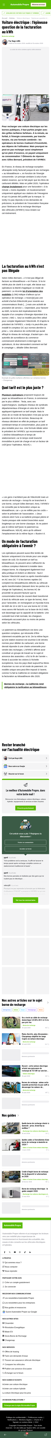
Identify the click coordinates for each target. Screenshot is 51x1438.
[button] (25, 879)
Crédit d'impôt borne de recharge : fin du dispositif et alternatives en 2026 (35, 1173)
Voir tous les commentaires (25, 900)
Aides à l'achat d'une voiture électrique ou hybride (36, 1147)
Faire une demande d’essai (16, 1356)
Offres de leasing (12, 1352)
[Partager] (45, 1434)
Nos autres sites (10, 1319)
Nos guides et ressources (15, 1308)
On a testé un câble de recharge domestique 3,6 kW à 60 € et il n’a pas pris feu (35, 1019)
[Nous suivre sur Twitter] (10, 1252)
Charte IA (37, 1420)
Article (16, 1010)
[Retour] (5, 1434)
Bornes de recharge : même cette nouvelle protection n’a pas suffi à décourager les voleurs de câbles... (35, 1084)
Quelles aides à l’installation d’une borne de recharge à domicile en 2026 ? (35, 1142)
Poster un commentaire (25, 842)
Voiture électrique (29, 1074)
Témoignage (32, 1010)
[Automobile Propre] (20, 4)
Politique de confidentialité (16, 1417)
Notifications (12, 1420)
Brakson (30, 1430)
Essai (23, 1010)
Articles (12, 18)
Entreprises (7, 1010)
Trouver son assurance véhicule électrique (22, 1360)
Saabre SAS (31, 1428)
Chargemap (10, 1340)
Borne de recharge (8, 36)
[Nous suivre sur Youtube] (15, 1252)
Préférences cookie (35, 1417)
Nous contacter (11, 1267)
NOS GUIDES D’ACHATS (12, 1380)
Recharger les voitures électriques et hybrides (36, 1131)
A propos (6, 1258)
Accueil (4, 18)
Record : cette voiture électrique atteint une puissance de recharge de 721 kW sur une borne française (35, 1068)
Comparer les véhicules (15, 1364)
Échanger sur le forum (14, 1373)
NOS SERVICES (8, 1347)
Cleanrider (9, 1323)
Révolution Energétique (15, 1327)
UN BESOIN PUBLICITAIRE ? (13, 1400)
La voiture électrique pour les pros (16, 1393)
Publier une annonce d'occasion (18, 1369)
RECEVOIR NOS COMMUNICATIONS (16, 1294)
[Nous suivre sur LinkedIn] (30, 1252)
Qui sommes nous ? (13, 1263)
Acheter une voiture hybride (14, 1389)
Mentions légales (25, 1420)
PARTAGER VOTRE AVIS (12, 1278)
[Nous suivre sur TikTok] (25, 1252)
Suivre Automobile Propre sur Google (21, 1312)
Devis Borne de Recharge (16, 1336)
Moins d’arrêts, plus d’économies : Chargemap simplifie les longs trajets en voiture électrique (35, 1036)
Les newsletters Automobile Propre (19, 1298)
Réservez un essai (38, 4)
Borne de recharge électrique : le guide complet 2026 (35, 1189)
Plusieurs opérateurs (12, 395)
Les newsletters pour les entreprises (20, 1303)
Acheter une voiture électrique (15, 1384)
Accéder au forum (25, 849)
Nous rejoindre (11, 1271)
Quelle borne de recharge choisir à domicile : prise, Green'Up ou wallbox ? (35, 1125)
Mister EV (9, 1332)
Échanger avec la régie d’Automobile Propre (19, 1405)
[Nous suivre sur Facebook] (5, 1252)
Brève (41, 1010)
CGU (36, 1422)
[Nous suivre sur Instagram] (20, 1252)
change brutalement (12, 186)
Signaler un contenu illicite (22, 1422)
